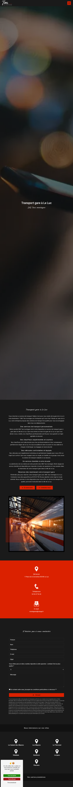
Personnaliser (11, 782)
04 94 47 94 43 (36, 594)
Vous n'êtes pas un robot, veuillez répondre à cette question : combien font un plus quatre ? (34, 665)
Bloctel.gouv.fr (15, 713)
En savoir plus (28, 487)
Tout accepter (12, 775)
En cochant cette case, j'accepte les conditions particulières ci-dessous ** (34, 689)
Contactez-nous (46, 487)
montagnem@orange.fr (36, 611)
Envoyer (37, 695)
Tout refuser (12, 779)
